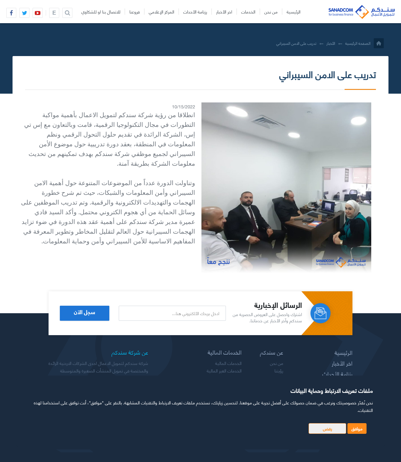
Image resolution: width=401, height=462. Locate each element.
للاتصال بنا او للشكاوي (100, 11)
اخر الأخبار (224, 11)
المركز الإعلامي (161, 11)
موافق (357, 428)
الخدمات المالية (228, 363)
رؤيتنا (278, 370)
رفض (327, 428)
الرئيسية (293, 11)
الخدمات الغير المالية (224, 370)
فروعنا (134, 11)
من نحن (271, 11)
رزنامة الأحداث (195, 11)
